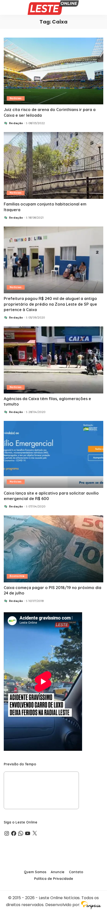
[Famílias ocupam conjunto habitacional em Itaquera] (53, 165)
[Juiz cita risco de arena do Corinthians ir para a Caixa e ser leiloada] (53, 71)
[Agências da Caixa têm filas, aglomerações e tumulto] (53, 359)
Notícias (16, 98)
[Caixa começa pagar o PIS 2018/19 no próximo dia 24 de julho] (53, 548)
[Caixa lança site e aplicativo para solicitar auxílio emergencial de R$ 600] (53, 454)
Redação (16, 123)
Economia (17, 576)
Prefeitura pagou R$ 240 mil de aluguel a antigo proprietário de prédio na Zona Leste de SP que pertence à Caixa (50, 304)
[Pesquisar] (100, 7)
